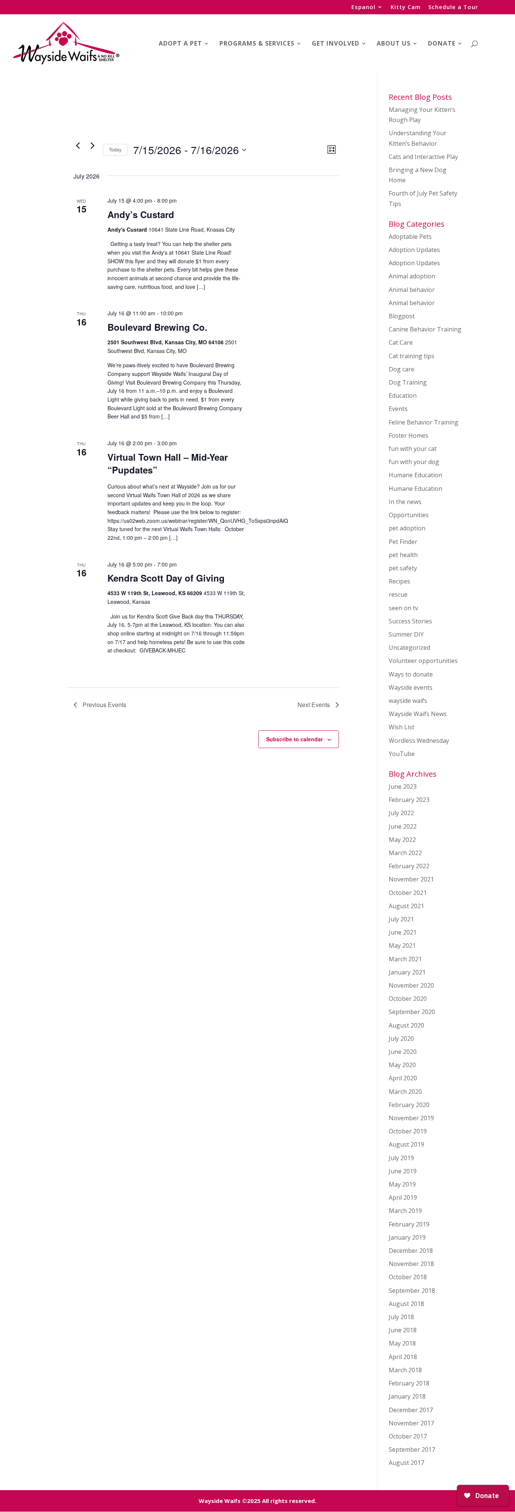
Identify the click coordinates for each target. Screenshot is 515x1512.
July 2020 (401, 1038)
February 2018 (409, 1383)
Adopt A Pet (180, 44)
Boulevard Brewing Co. (157, 327)
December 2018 (411, 1250)
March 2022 (405, 853)
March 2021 (405, 959)
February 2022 (409, 866)
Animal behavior (412, 290)
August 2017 (406, 1463)
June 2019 (403, 1171)
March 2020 (405, 1091)
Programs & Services (256, 44)
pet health (403, 555)
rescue (398, 594)
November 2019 (411, 1118)
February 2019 (409, 1224)
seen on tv (403, 608)
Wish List (401, 727)
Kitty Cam (406, 7)
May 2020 (402, 1065)
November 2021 (411, 879)
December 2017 (411, 1410)
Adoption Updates (414, 250)
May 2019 (402, 1184)
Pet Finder (403, 542)
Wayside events (410, 687)
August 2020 (406, 1025)
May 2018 (402, 1343)
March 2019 (405, 1211)
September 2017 (412, 1449)
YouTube (402, 754)
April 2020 (403, 1078)
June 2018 (403, 1330)
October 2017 (408, 1436)
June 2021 (403, 932)
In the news (405, 502)
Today (115, 149)
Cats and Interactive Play (423, 157)
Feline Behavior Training (423, 422)
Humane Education (415, 475)
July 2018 (401, 1317)
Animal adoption (412, 276)
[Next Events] (92, 145)
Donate (441, 44)
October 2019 (408, 1131)
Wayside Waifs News (418, 714)
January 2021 (407, 972)
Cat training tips (411, 356)
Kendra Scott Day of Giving (166, 577)
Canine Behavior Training (425, 329)
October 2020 (408, 998)
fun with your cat (413, 448)
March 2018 (405, 1370)
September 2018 (412, 1290)
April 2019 (403, 1197)
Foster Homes (408, 435)
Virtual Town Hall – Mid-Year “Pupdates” (167, 463)
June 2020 (403, 1052)
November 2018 (411, 1264)
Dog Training (408, 382)
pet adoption (407, 528)
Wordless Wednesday (419, 740)
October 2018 (408, 1277)
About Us (394, 44)
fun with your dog (414, 462)
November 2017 (411, 1423)
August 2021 (406, 906)
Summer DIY (406, 634)
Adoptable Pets (410, 236)
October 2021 (408, 893)
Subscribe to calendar (294, 739)
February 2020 (409, 1105)
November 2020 (411, 985)
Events (398, 409)
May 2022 (402, 839)
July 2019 (401, 1158)
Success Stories (410, 621)
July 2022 (401, 813)
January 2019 (407, 1237)
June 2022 (403, 826)
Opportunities (409, 515)
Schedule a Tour (453, 7)
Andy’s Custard (140, 214)
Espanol (363, 7)
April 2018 (403, 1357)
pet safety (403, 568)
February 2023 (409, 800)
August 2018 (406, 1304)
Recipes (399, 581)
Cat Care (401, 342)
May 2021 (402, 945)
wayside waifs (408, 700)
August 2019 (406, 1144)
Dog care (401, 369)
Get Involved (335, 44)
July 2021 (401, 919)
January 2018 (407, 1396)
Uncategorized (409, 647)
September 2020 (412, 1012)
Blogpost (402, 316)
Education (403, 395)
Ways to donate (411, 674)
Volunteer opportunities (423, 661)
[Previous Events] (78, 145)
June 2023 (403, 786)
